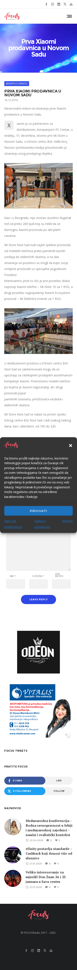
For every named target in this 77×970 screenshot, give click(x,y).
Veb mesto (59, 575)
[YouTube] (71, 4)
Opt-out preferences (13, 524)
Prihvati (38, 511)
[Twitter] (65, 4)
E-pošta (38, 576)
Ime (13, 576)
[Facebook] (46, 4)
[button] (70, 445)
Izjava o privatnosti (42, 524)
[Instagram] (52, 4)
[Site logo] (12, 16)
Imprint (67, 521)
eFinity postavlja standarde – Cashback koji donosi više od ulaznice (49, 853)
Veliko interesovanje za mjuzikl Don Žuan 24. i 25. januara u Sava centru (46, 877)
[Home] (38, 914)
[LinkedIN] (59, 4)
